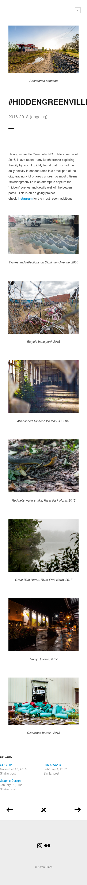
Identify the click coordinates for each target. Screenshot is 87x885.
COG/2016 (7, 765)
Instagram (25, 198)
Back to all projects (43, 808)
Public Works (52, 765)
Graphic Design (10, 780)
